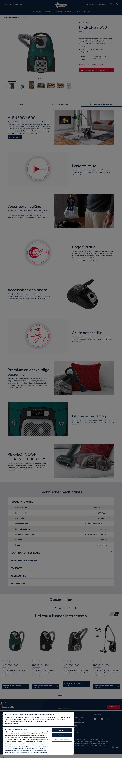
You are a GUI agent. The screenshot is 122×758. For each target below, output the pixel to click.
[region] (38, 733)
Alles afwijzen (62, 735)
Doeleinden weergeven (61, 739)
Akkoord (61, 730)
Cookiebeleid (43, 752)
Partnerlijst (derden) (11, 723)
